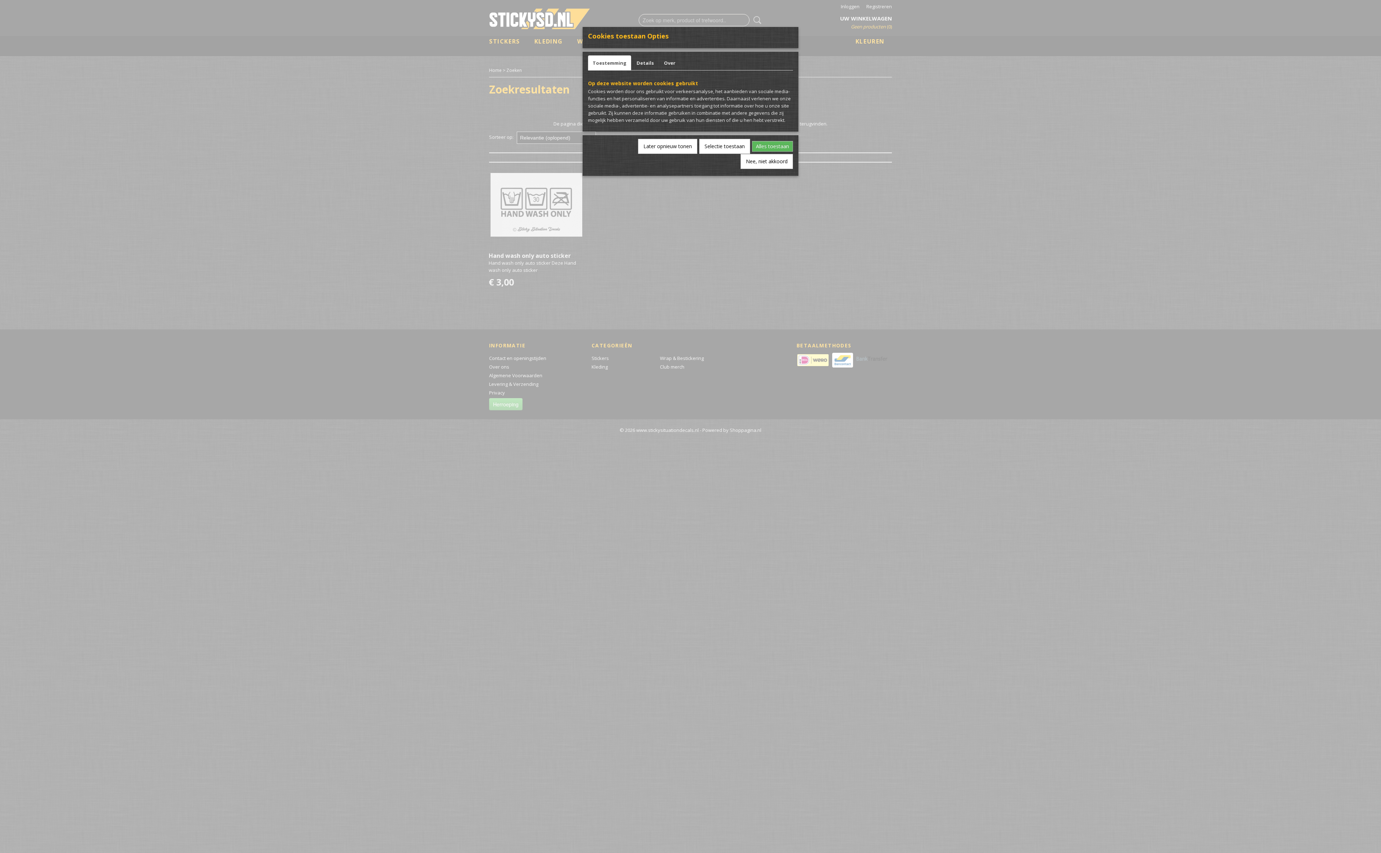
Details (645, 63)
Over (669, 63)
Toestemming (609, 63)
